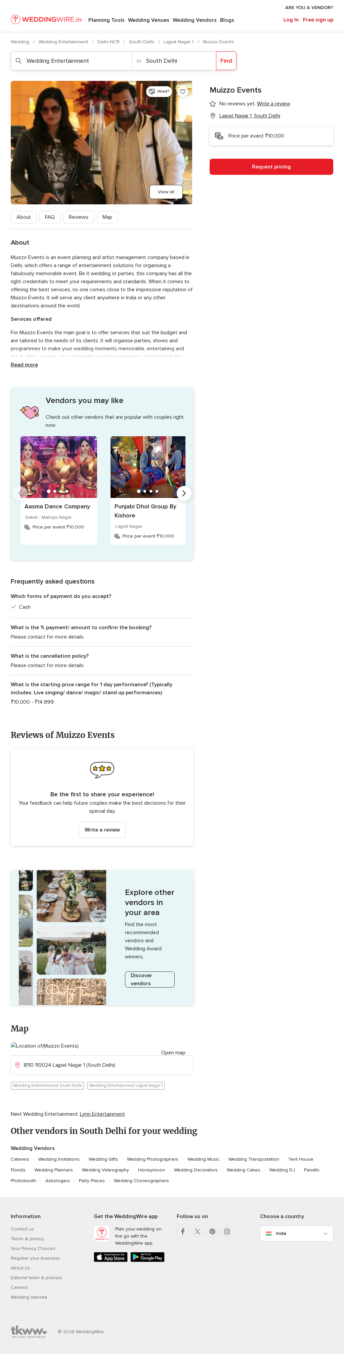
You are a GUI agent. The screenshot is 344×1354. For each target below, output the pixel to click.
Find (226, 60)
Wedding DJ (282, 1170)
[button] (102, 797)
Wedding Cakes (243, 1170)
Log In (291, 19)
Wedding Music (203, 1159)
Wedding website (29, 1297)
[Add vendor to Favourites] (182, 91)
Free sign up (318, 19)
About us (20, 1268)
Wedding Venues (148, 20)
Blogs (227, 20)
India (281, 1233)
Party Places (92, 1181)
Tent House (300, 1159)
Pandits (311, 1170)
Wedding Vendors (195, 20)
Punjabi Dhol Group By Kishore (145, 511)
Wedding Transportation (253, 1159)
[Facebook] (183, 1231)
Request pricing (271, 166)
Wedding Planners (54, 1170)
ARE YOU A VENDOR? (309, 7)
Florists (18, 1170)
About (23, 217)
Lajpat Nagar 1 (179, 42)
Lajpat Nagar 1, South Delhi (249, 115)
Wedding (21, 42)
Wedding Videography (105, 1170)
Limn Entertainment (102, 1114)
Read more (24, 364)
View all (166, 192)
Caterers (20, 1159)
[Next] (184, 493)
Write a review (102, 829)
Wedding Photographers (152, 1159)
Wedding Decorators (196, 1170)
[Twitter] (197, 1231)
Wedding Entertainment (64, 42)
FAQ (50, 217)
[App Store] (111, 1260)
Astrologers (57, 1181)
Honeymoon (151, 1170)
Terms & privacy (27, 1239)
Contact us (22, 1229)
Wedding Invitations (59, 1159)
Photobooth (23, 1181)
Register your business (35, 1258)
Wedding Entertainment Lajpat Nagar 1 (126, 1085)
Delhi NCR (109, 42)
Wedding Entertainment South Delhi (47, 1085)
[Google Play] (147, 1260)
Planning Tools (106, 20)
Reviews (78, 217)
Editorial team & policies (36, 1278)
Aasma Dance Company (57, 506)
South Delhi (142, 42)
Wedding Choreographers (141, 1181)
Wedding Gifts (103, 1159)
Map (107, 217)
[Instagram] (227, 1231)
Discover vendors (141, 979)
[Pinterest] (212, 1231)
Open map (173, 1052)
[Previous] (20, 493)
